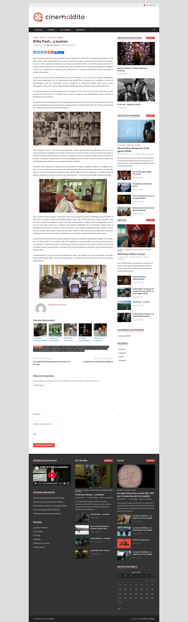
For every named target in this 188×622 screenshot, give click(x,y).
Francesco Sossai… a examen (89, 494)
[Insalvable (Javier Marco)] (82, 550)
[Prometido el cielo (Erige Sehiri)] (124, 184)
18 (125, 594)
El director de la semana (54, 37)
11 (125, 589)
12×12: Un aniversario (140, 540)
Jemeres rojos (56, 349)
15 (147, 589)
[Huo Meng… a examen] (124, 302)
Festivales (148, 250)
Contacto (36, 535)
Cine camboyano (68, 346)
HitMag (152, 619)
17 (120, 594)
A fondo (51, 30)
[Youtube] (144, 5)
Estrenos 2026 (123, 336)
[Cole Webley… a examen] (82, 514)
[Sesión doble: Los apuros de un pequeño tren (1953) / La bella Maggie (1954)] (124, 289)
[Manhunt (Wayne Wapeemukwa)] (124, 277)
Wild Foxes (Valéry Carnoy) (131, 254)
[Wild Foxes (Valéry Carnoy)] (136, 236)
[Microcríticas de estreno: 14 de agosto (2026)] (124, 196)
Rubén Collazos (93, 497)
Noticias (38, 30)
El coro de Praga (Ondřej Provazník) (46, 510)
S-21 (105, 349)
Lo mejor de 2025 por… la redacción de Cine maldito (142, 517)
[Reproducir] (36, 483)
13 (136, 589)
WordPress (144, 619)
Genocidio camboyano (42, 349)
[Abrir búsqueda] (153, 29)
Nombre (37, 414)
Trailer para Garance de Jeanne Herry (47, 513)
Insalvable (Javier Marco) (100, 550)
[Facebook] (147, 5)
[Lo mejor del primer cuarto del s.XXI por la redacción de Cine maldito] (136, 466)
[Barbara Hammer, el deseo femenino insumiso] (136, 53)
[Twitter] (150, 5)
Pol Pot (91, 349)
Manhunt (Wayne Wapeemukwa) (139, 278)
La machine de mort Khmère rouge (75, 349)
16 (152, 589)
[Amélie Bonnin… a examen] (82, 538)
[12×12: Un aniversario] (124, 540)
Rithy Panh (99, 349)
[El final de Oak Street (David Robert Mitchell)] (124, 208)
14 (141, 589)
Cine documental (81, 346)
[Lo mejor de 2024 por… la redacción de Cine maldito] (124, 528)
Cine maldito (136, 154)
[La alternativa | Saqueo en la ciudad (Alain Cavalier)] (124, 314)
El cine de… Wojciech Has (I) (128, 104)
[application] (52, 475)
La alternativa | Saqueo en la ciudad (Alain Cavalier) (143, 315)
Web (35, 434)
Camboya (46, 346)
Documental (104, 346)
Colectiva (127, 490)
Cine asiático (55, 346)
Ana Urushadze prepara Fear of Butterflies (49, 498)
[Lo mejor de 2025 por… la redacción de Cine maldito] (124, 516)
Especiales (37, 539)
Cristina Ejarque (137, 257)
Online (119, 251)
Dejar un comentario (68, 45)
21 (141, 594)
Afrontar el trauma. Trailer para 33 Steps (48, 502)
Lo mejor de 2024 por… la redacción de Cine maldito (142, 529)
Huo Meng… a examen (141, 302)
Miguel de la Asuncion (53, 45)
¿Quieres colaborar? (40, 527)
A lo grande (65, 30)
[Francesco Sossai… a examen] (94, 466)
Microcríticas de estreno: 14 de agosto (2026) (143, 197)
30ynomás (80, 30)
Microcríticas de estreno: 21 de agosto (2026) (50, 506)
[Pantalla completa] (68, 483)
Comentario (39, 385)
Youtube (121, 349)
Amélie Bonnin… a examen (100, 538)
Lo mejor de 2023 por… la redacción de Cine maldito (142, 553)
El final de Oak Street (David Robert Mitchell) (143, 209)
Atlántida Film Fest (130, 250)
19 (131, 594)
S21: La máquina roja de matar (73, 351)
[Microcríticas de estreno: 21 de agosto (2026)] (136, 132)
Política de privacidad (41, 543)
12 (131, 589)
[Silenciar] (64, 483)
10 (120, 589)
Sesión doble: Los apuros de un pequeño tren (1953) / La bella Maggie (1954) (143, 291)
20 (136, 594)
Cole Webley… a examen (100, 514)
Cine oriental (93, 346)
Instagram (122, 360)
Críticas (42, 37)
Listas (134, 490)
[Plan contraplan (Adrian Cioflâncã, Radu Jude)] (82, 526)
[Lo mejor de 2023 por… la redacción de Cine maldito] (124, 552)
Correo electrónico (42, 424)
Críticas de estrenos (133, 145)
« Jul (118, 609)
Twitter (121, 357)
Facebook (122, 353)
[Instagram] (153, 5)
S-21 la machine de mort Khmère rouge (47, 351)
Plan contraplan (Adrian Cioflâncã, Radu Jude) (99, 527)
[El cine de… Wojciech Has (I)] (136, 90)
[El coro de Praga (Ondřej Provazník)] (124, 172)
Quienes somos (39, 547)
